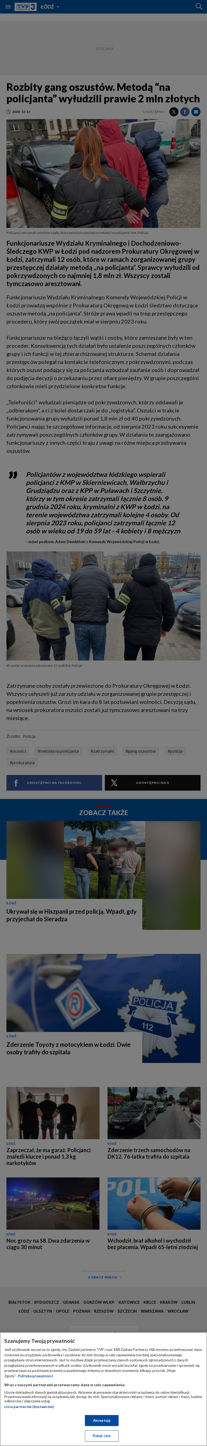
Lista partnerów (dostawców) (29, 1407)
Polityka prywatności (35, 1376)
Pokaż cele (102, 1436)
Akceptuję (102, 1420)
